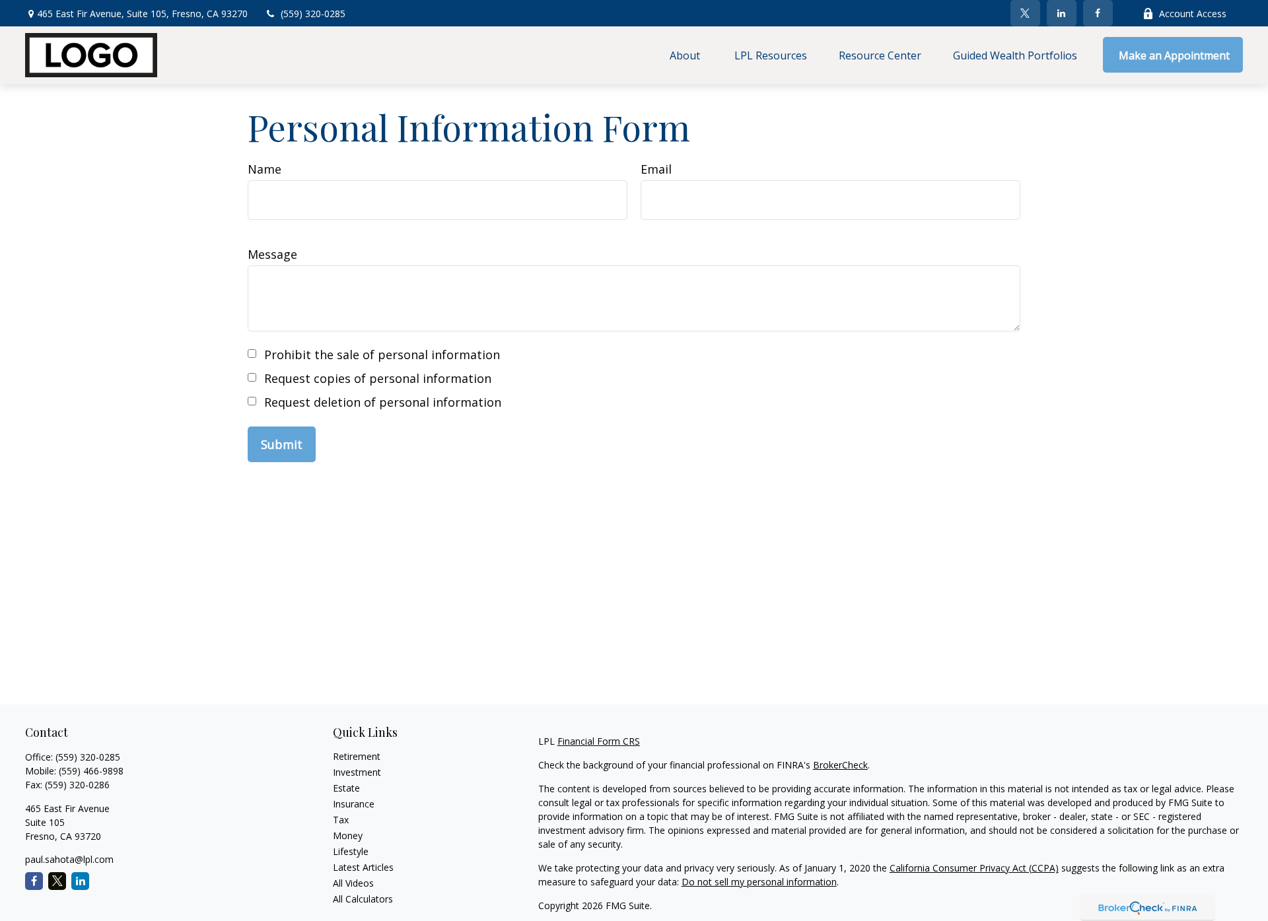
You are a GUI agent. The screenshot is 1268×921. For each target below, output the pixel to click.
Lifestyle (351, 851)
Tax (341, 819)
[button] (686, 55)
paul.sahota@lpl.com (69, 859)
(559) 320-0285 (313, 13)
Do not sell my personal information (759, 881)
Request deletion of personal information (382, 402)
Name (264, 169)
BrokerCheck (840, 765)
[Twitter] (1025, 13)
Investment (357, 772)
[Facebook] (1098, 13)
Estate (346, 788)
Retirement (356, 756)
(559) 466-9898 (91, 771)
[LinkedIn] (1061, 13)
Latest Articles (363, 867)
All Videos (353, 883)
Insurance (353, 804)
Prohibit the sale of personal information (382, 354)
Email (656, 169)
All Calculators (363, 899)
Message (272, 254)
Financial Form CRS (598, 741)
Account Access (1192, 13)
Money (348, 835)
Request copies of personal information (377, 378)
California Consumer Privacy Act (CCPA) (974, 868)
